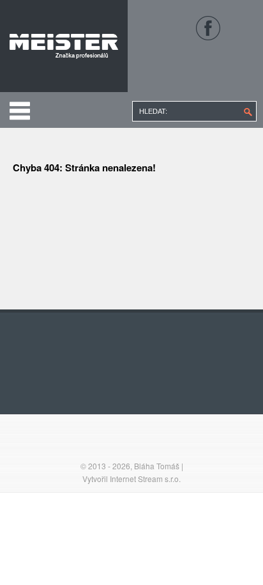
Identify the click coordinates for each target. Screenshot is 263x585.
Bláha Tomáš (156, 465)
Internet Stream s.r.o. (145, 478)
